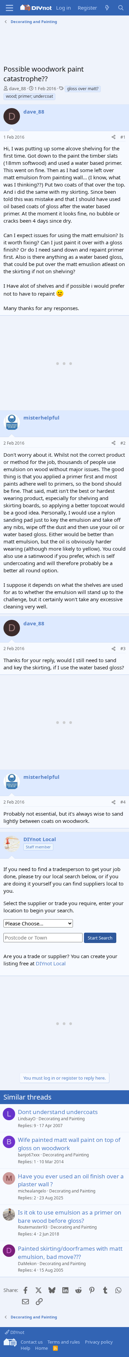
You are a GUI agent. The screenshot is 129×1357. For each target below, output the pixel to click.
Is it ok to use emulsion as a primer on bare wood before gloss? (69, 1216)
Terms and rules (63, 1342)
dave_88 (17, 88)
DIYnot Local (51, 963)
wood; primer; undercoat (29, 96)
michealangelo (32, 1191)
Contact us (32, 1342)
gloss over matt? (82, 89)
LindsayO (26, 1119)
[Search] (121, 7)
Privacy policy (99, 1342)
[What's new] (107, 7)
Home (41, 1348)
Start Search (100, 938)
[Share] (113, 137)
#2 (123, 443)
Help (25, 1348)
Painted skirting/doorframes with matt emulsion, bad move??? (70, 1252)
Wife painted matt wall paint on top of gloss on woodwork (69, 1144)
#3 (123, 648)
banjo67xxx (29, 1155)
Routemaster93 (32, 1227)
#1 (123, 137)
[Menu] (9, 8)
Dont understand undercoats (58, 1112)
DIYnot (16, 1332)
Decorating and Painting (62, 1119)
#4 (123, 802)
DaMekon (27, 1263)
